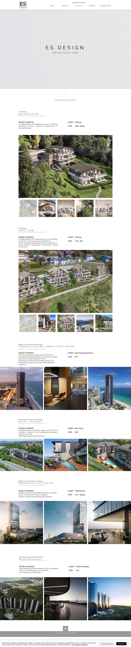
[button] (65, 4)
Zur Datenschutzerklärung (80, 645)
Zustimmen (121, 644)
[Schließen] (129, 643)
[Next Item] (109, 166)
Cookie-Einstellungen (107, 644)
